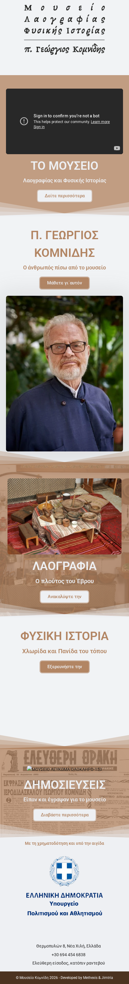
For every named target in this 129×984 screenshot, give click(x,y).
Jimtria (107, 978)
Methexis (90, 978)
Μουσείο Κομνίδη (34, 978)
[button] (64, 66)
